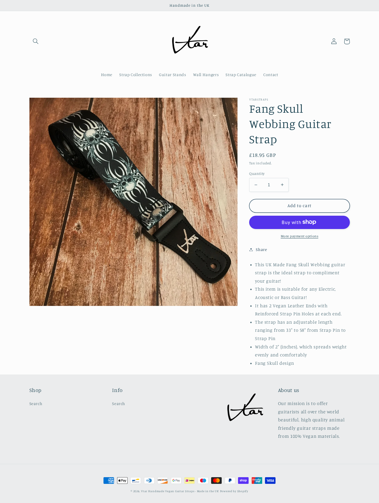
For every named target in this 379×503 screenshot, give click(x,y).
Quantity (256, 173)
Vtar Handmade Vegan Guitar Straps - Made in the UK (180, 491)
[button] (35, 41)
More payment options (300, 236)
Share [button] (261, 249)
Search (35, 403)
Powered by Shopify (234, 491)
